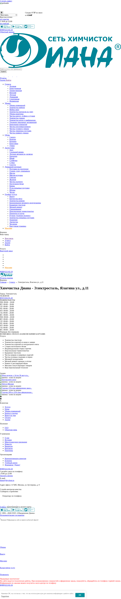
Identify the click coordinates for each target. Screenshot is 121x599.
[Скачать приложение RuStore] (29, 511)
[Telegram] (15, 505)
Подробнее (5, 596)
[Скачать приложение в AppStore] (6, 511)
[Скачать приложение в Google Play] (17, 511)
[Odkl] (6, 505)
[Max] (19, 505)
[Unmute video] (60, 7)
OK (80, 595)
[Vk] (2, 505)
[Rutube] (11, 505)
